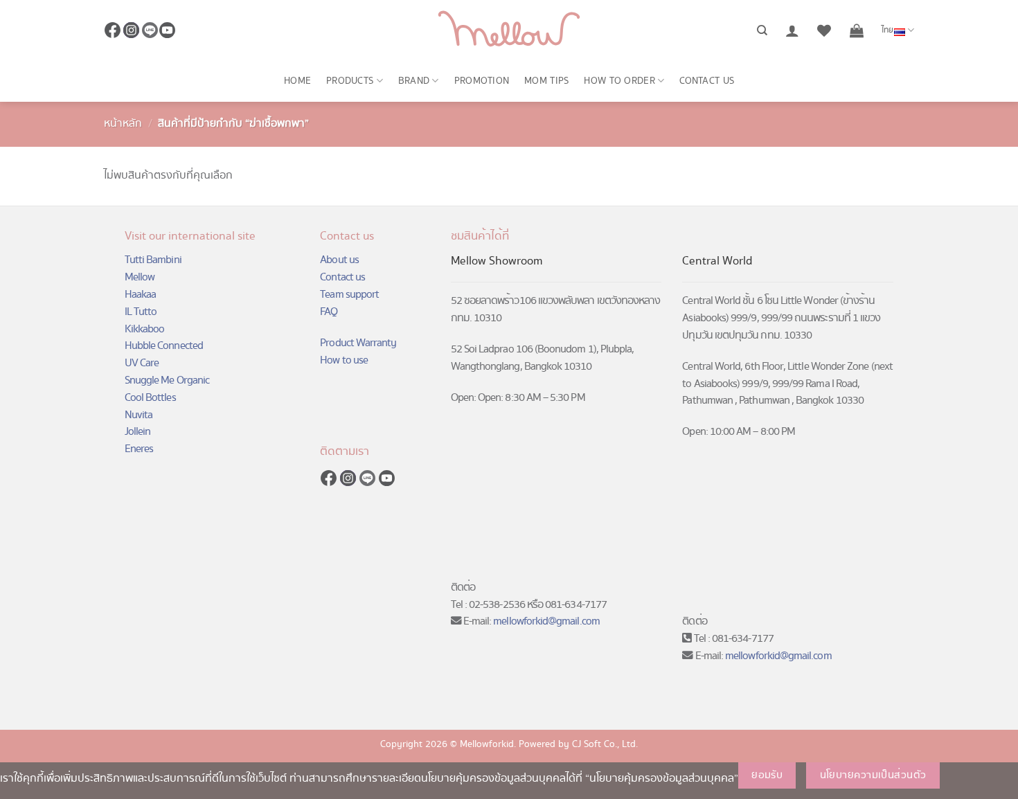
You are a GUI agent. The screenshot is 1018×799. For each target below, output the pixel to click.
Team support (349, 295)
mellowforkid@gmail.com (546, 621)
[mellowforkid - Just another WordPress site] (509, 30)
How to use (344, 360)
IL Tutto (141, 312)
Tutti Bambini (153, 260)
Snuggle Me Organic (167, 380)
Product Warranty (358, 343)
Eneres (139, 449)
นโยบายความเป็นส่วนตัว (873, 775)
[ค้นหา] (762, 30)
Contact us (706, 81)
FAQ (328, 312)
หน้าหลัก (123, 124)
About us (339, 260)
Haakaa (140, 295)
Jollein (137, 432)
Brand (413, 81)
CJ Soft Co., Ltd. (605, 744)
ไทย (888, 30)
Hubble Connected (164, 346)
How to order (619, 81)
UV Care (142, 363)
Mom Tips (546, 81)
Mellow (139, 277)
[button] (792, 30)
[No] (963, 775)
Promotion (482, 81)
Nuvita (138, 415)
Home (297, 81)
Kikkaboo (145, 329)
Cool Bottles (150, 398)
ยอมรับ (767, 775)
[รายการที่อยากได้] (824, 30)
